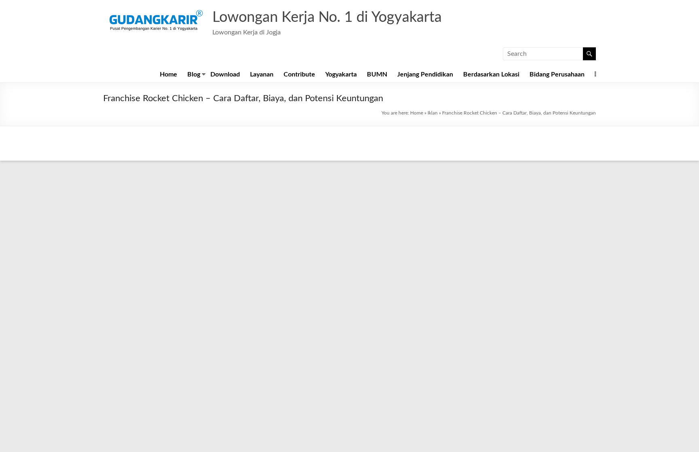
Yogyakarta (341, 74)
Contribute (299, 74)
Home (168, 74)
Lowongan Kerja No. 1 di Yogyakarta (327, 17)
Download (225, 74)
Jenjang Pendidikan (425, 74)
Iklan (433, 112)
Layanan (261, 74)
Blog (193, 74)
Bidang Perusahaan (557, 74)
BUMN (377, 74)
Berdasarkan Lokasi (491, 74)
